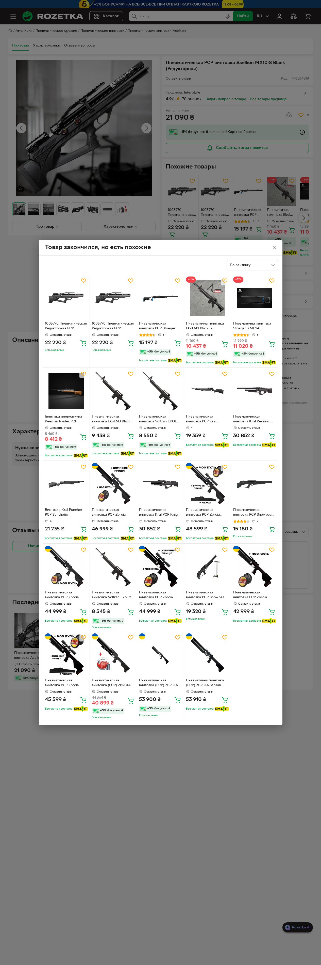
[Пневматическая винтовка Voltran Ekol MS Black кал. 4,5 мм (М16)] (113, 567)
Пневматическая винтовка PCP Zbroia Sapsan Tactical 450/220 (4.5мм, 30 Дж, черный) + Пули (254, 595)
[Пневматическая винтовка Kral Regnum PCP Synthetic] (254, 391)
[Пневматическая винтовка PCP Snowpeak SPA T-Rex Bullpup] (254, 484)
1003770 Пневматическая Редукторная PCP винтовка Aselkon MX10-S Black (66, 326)
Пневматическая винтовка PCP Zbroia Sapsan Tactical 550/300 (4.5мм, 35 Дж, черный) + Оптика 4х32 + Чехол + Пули (207, 512)
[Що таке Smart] (175, 360)
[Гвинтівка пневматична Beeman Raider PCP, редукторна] (66, 391)
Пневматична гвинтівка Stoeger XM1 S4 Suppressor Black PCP (252, 326)
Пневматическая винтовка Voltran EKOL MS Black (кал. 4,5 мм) (158, 419)
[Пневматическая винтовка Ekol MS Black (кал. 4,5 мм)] (113, 391)
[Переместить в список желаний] (83, 281)
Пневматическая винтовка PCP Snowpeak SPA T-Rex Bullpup (253, 512)
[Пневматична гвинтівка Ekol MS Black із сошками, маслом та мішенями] (207, 298)
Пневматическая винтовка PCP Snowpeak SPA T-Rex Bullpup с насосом (206, 595)
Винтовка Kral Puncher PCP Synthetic (63, 512)
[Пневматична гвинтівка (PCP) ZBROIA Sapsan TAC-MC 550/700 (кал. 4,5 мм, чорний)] (207, 654)
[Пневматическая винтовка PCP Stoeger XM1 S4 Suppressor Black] (160, 298)
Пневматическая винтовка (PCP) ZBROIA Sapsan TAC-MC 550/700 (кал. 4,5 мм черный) (159, 683)
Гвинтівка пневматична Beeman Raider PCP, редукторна (63, 419)
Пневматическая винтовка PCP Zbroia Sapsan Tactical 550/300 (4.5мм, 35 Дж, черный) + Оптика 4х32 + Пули (113, 512)
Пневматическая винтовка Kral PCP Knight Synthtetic (160, 512)
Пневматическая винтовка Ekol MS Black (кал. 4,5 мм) (111, 419)
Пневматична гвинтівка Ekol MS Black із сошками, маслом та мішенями (205, 326)
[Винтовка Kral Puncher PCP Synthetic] (66, 484)
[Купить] (83, 343)
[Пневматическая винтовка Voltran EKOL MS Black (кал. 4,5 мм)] (160, 391)
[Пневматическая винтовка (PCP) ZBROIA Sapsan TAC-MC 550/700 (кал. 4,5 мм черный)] (160, 654)
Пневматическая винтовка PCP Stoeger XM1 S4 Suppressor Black (159, 326)
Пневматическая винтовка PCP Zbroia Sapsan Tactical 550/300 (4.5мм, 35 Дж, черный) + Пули (66, 595)
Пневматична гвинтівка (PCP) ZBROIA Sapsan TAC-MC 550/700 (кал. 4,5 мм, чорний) (205, 683)
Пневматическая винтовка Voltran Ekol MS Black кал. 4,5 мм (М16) (112, 595)
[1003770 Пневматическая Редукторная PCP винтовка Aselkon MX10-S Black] (66, 298)
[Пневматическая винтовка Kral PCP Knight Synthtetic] (160, 484)
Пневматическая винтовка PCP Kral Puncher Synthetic (201, 419)
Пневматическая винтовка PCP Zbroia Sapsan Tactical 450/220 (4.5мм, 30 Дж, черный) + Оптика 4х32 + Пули (160, 595)
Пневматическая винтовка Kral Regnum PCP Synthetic (251, 419)
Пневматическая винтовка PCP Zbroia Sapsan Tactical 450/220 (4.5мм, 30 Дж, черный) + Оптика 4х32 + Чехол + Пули (66, 683)
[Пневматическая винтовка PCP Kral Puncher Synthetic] (207, 391)
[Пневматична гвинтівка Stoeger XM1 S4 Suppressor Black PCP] (254, 298)
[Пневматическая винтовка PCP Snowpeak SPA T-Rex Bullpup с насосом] (207, 567)
